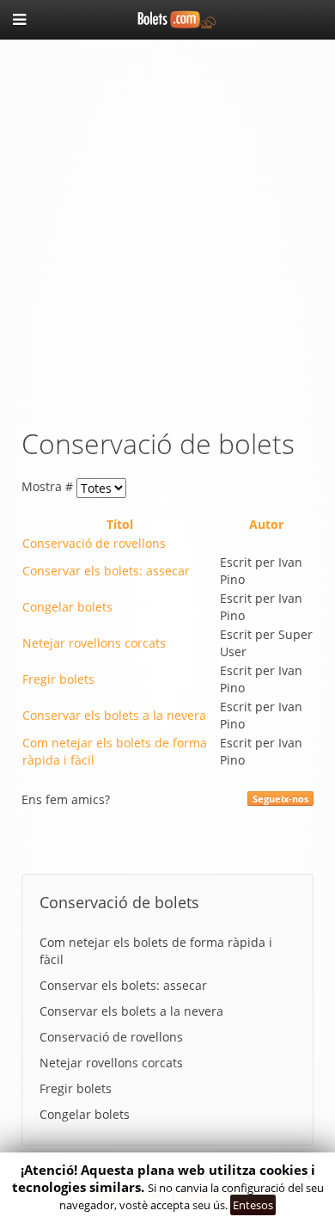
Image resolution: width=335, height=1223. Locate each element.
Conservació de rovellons (94, 543)
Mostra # (48, 486)
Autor (266, 524)
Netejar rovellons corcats (94, 643)
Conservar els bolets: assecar (106, 570)
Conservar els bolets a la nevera (114, 715)
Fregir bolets (58, 679)
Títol (120, 524)
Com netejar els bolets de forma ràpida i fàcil (156, 951)
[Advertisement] (167, 228)
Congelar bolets (67, 607)
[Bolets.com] (167, 17)
